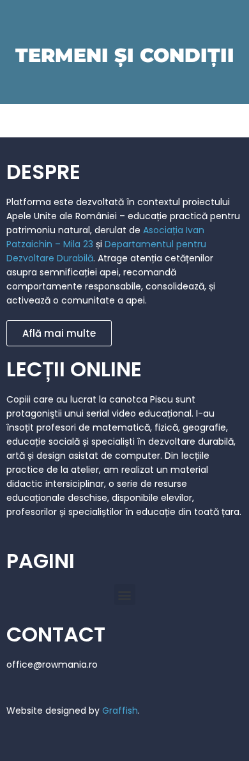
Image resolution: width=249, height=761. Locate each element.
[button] (124, 594)
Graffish (120, 710)
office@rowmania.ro (52, 664)
